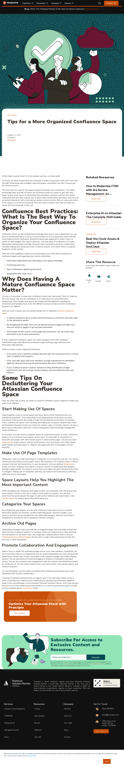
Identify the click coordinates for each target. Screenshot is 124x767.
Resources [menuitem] (41, 3)
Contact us (27, 588)
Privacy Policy (31, 756)
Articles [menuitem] (37, 709)
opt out (66, 664)
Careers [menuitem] (67, 3)
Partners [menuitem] (67, 709)
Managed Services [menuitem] (11, 730)
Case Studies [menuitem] (39, 716)
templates (68, 464)
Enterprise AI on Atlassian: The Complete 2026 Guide (104, 215)
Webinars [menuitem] (38, 730)
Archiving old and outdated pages (16, 537)
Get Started (19, 613)
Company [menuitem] (55, 3)
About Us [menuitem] (68, 716)
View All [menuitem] (37, 737)
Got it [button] (107, 761)
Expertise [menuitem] (27, 3)
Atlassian (11, 140)
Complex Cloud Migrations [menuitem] (14, 709)
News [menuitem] (66, 730)
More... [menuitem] (7, 737)
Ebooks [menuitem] (37, 723)
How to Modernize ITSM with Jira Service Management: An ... (102, 190)
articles (12, 115)
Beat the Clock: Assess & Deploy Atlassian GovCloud (102, 243)
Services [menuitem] (8, 704)
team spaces (7, 442)
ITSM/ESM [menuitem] (8, 716)
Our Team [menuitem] (68, 723)
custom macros (8, 498)
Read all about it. (92, 9)
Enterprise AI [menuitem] (9, 723)
